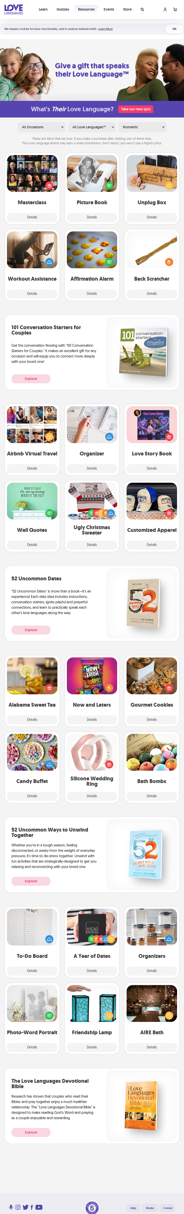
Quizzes (63, 9)
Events (109, 9)
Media (150, 1208)
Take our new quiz (135, 109)
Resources (86, 9)
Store (127, 9)
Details (32, 217)
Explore (31, 378)
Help (133, 1208)
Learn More (105, 29)
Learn (43, 9)
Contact (168, 1208)
